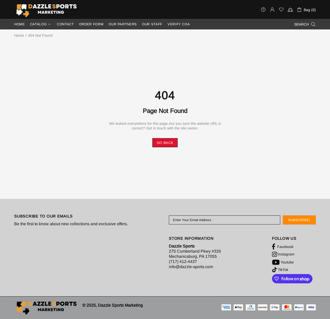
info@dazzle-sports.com (191, 266)
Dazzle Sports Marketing (46, 10)
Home (19, 35)
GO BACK (165, 143)
